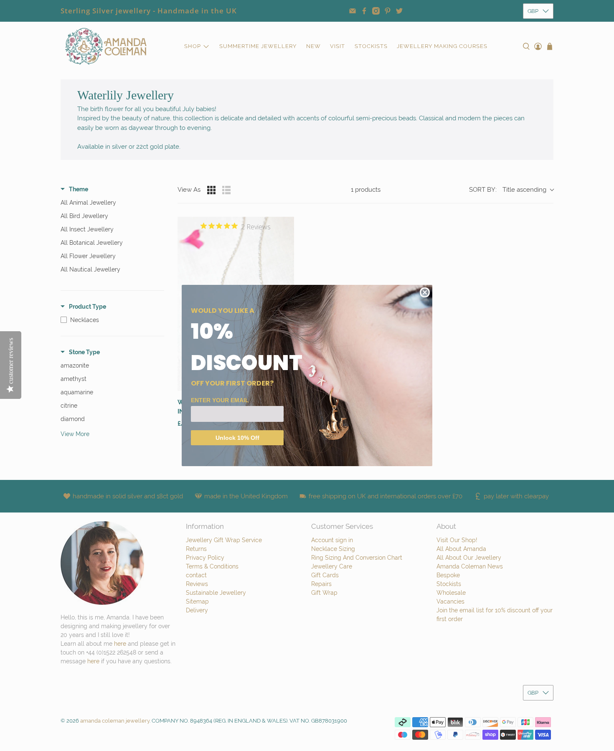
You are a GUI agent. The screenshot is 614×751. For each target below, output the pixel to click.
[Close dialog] (425, 292)
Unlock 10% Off (237, 437)
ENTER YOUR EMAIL (220, 400)
